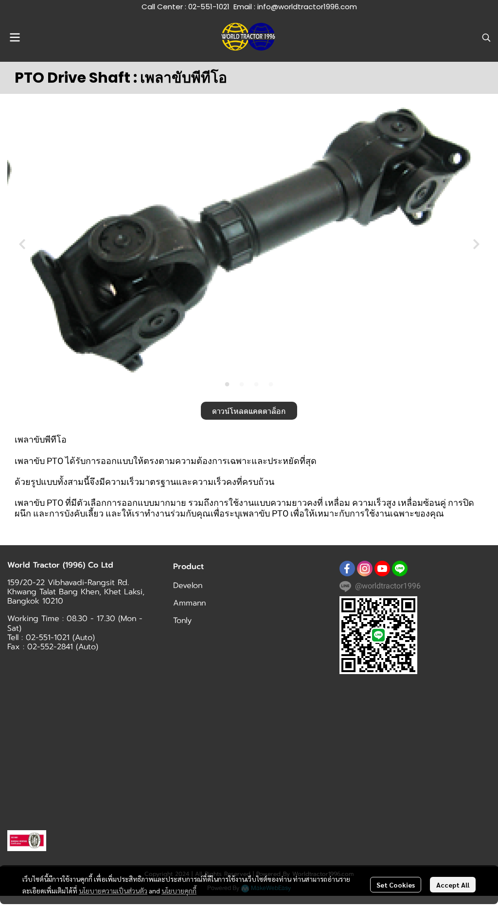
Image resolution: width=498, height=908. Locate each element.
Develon (187, 585)
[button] (486, 37)
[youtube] (382, 568)
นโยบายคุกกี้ (178, 890)
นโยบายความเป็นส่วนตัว (113, 890)
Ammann (189, 603)
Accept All (452, 884)
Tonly (182, 620)
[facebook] (347, 568)
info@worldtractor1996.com (307, 6)
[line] (400, 568)
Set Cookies (395, 884)
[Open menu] (14, 37)
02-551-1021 (209, 6)
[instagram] (365, 568)
